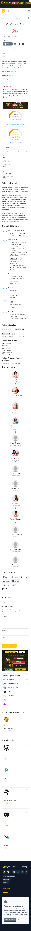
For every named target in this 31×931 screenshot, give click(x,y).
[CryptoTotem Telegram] (8, 872)
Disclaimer (6, 882)
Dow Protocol (8, 778)
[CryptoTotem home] (3, 11)
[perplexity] (18, 872)
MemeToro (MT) (8, 728)
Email (4, 637)
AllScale (6, 845)
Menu (28, 11)
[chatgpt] (14, 872)
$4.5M (14, 71)
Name (4, 630)
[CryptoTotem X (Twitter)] (4, 872)
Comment (4, 616)
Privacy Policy (6, 879)
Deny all (20, 920)
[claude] (26, 872)
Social (6, 40)
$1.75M (12, 75)
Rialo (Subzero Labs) (10, 800)
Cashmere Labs (8, 823)
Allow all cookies (10, 920)
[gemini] (22, 872)
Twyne (6, 756)
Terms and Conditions (9, 876)
